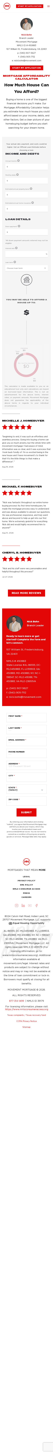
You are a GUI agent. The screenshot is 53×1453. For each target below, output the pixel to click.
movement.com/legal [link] (16, 963)
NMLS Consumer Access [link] (26, 889)
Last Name (14, 728)
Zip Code (13, 799)
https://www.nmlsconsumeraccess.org (26, 1009)
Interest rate (10, 248)
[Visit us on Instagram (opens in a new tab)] (17, 905)
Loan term (9, 262)
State (11, 787)
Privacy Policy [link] (26, 881)
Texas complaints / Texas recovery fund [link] (26, 1015)
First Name (14, 716)
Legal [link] (26, 877)
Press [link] (26, 893)
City (10, 776)
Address (13, 764)
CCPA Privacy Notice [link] (26, 1021)
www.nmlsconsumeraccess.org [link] (19, 955)
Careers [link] (26, 897)
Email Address (16, 740)
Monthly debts (10, 175)
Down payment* (11, 226)
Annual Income (11, 161)
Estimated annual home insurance (18, 203)
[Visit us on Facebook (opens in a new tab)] (36, 905)
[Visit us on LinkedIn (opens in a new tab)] (23, 905)
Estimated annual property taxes (17, 189)
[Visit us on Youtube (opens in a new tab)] (30, 905)
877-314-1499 (17, 1001)
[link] (7, 6)
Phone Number (16, 752)
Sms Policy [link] (26, 885)
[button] (48, 6)
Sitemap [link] (26, 1027)
